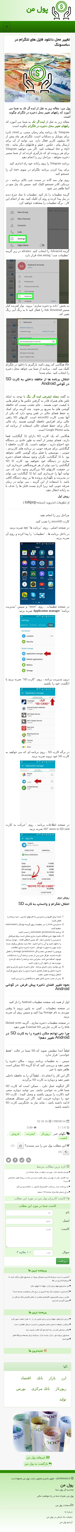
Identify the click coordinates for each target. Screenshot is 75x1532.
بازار (52, 1378)
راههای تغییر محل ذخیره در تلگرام (48, 126)
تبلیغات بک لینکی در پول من (59, 1517)
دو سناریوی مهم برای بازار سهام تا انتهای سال (50, 1286)
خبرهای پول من (36, 1457)
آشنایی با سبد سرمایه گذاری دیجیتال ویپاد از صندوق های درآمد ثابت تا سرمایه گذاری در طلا (39, 1279)
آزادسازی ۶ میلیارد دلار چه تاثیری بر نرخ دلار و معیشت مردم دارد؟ (41, 1292)
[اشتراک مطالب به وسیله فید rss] (28, 1160)
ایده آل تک (38, 121)
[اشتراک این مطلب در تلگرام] (22, 1160)
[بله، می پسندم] (20, 1146)
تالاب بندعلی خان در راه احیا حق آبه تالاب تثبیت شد (47, 1330)
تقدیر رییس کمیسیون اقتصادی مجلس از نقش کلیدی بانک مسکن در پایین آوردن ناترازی (40, 1299)
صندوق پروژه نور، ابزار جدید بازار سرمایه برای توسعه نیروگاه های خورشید (41, 1337)
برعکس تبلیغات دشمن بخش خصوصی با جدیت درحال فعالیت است (41, 1324)
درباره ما (68, 1512)
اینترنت (30, 1133)
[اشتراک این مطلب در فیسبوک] (15, 1160)
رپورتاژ (45, 1133)
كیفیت (63, 1137)
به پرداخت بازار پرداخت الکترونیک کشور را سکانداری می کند (42, 1187)
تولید (62, 1399)
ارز (63, 1378)
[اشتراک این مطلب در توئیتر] (8, 1160)
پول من (37, 9)
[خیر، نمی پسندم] (66, 1152)
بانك (40, 1378)
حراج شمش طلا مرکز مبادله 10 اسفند (53, 1192)
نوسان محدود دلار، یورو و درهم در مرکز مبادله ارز (47, 1172)
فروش (15, 1133)
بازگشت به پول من (37, 1463)
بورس (21, 1389)
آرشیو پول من (66, 1522)
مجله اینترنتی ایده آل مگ (42, 396)
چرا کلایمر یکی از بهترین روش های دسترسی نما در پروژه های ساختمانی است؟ (38, 1179)
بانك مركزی (40, 1389)
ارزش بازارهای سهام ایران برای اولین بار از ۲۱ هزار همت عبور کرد (40, 1319)
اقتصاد (26, 1378)
